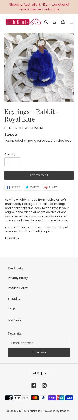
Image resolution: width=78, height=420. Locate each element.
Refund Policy (18, 288)
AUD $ (38, 373)
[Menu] (71, 22)
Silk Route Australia (29, 411)
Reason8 (65, 411)
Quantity (9, 154)
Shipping (30, 141)
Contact (14, 319)
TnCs (12, 309)
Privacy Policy (18, 278)
